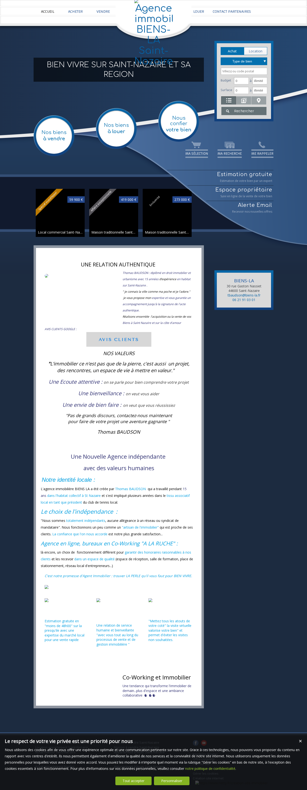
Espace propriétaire (243, 192)
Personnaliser (171, 780)
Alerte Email (252, 208)
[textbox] (244, 71)
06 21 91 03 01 (243, 299)
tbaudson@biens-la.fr (244, 295)
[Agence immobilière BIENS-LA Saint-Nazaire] (153, 61)
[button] (232, 51)
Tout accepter (133, 780)
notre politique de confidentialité (210, 768)
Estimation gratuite (244, 177)
